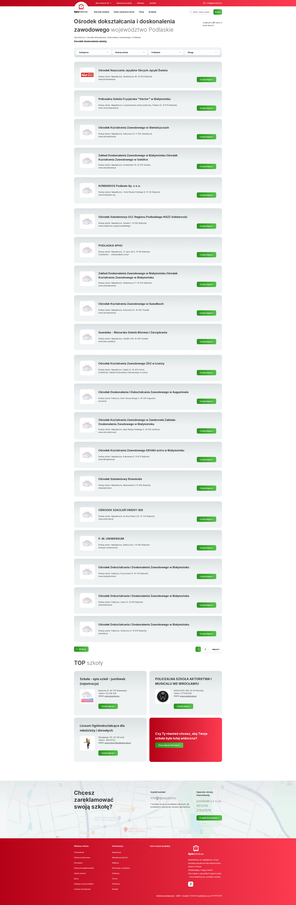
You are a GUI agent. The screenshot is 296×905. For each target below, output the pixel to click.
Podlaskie (137, 37)
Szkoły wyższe (80, 873)
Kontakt (153, 3)
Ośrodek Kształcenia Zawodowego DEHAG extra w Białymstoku (141, 450)
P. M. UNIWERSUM (111, 538)
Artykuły (152, 12)
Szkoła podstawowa (82, 857)
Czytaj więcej (206, 79)
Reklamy (140, 3)
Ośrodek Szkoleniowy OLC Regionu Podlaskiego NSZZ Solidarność (142, 217)
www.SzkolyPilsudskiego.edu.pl (118, 743)
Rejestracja (116, 852)
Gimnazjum (78, 863)
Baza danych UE (102, 3)
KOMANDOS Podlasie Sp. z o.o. (119, 186)
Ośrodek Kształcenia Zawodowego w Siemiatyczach (133, 127)
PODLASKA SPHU (110, 245)
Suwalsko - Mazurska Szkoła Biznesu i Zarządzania (132, 332)
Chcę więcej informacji (168, 745)
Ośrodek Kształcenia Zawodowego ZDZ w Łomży (131, 363)
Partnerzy (116, 884)
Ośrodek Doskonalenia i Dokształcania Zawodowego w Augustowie (143, 392)
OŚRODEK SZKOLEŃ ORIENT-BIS (120, 510)
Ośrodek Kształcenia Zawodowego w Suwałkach (131, 303)
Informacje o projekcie (121, 868)
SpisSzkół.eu (79, 37)
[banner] (81, 8)
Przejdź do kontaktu (208, 818)
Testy (141, 12)
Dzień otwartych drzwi (124, 12)
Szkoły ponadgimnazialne (84, 868)
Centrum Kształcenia (82, 889)
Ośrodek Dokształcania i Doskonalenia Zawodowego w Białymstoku (143, 567)
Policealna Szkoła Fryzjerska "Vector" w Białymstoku (134, 99)
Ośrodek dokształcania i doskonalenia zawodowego (109, 37)
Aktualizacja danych (120, 857)
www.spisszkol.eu (112, 696)
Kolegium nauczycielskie (83, 884)
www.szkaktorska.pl (188, 696)
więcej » (216, 649)
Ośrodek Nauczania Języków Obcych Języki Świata (133, 70)
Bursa (76, 879)
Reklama (115, 863)
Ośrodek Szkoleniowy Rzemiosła (120, 479)
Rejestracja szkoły (124, 3)
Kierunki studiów (101, 12)
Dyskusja (115, 873)
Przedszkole (79, 852)
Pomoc (115, 879)
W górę (82, 649)
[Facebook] (190, 884)
